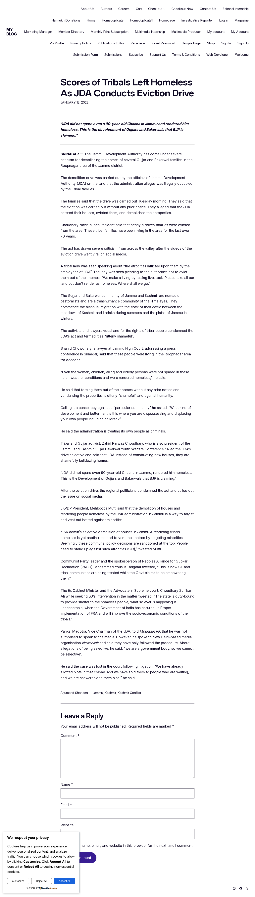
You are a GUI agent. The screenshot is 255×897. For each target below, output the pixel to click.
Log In (223, 20)
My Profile (56, 43)
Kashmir (110, 693)
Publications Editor (110, 43)
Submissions (113, 55)
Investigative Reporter (197, 20)
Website (67, 825)
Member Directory (71, 32)
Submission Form (85, 55)
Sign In (226, 43)
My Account (240, 32)
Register (136, 43)
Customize (18, 880)
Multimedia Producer (186, 32)
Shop (211, 43)
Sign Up (243, 43)
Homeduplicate (113, 20)
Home (91, 20)
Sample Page (191, 43)
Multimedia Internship (150, 32)
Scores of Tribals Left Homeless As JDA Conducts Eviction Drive (127, 87)
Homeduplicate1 (141, 20)
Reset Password (163, 43)
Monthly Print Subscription (109, 32)
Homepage (167, 20)
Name (67, 784)
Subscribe (136, 55)
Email (66, 805)
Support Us (157, 55)
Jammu (98, 693)
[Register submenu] (144, 43)
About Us (87, 9)
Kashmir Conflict (129, 693)
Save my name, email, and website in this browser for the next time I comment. (129, 845)
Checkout (155, 9)
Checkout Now (182, 9)
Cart (139, 9)
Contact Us (208, 9)
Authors (106, 9)
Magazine (241, 20)
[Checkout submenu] (164, 9)
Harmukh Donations (65, 20)
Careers (123, 9)
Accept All (65, 880)
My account (216, 32)
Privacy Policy (80, 43)
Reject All (41, 880)
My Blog (11, 31)
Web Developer (217, 55)
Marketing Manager (38, 32)
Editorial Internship (236, 9)
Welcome (242, 55)
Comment (70, 736)
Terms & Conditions (186, 55)
